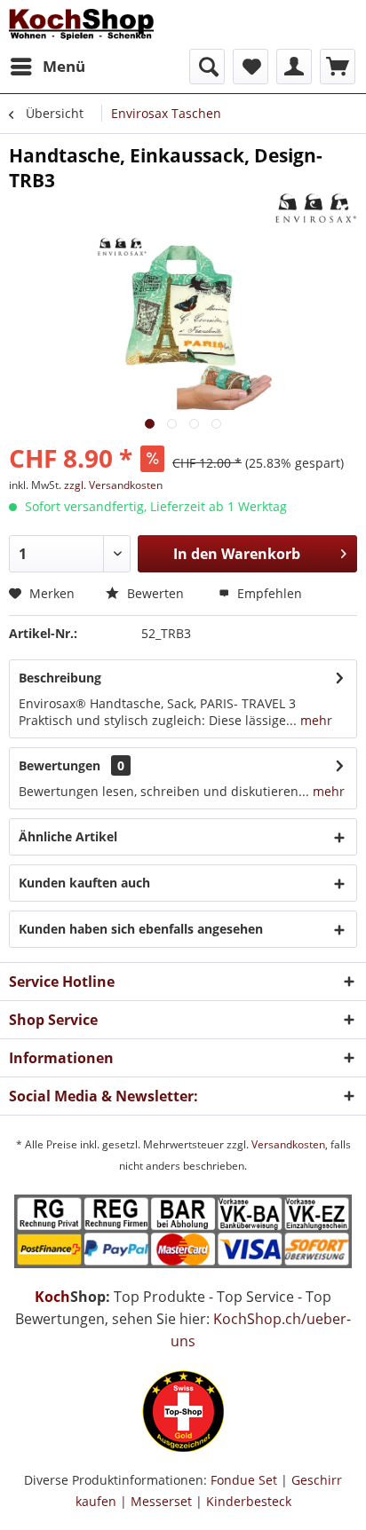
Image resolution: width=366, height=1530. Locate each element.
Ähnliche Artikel (68, 836)
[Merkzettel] (250, 66)
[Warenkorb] (337, 66)
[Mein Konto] (294, 66)
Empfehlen (268, 593)
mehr (314, 720)
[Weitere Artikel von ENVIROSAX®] (315, 208)
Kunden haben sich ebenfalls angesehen (141, 928)
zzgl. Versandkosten (113, 485)
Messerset (161, 1501)
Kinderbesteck (248, 1501)
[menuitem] (47, 66)
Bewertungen (59, 765)
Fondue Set (244, 1479)
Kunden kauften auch (84, 882)
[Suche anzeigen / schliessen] (207, 66)
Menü (64, 66)
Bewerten (153, 593)
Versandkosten (288, 1144)
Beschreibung (60, 677)
